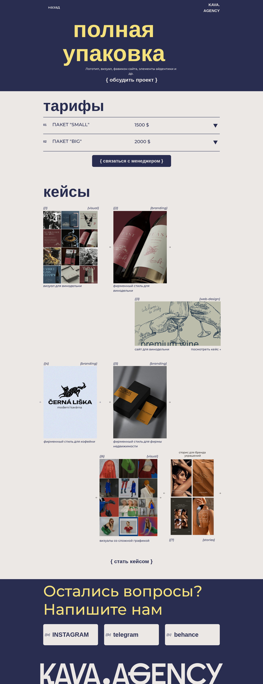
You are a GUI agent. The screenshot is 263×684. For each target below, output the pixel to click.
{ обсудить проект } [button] (131, 80)
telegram (126, 634)
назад (54, 7)
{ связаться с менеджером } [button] (131, 160)
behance (186, 634)
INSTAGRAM (70, 634)
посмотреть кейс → (206, 349)
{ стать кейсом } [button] (131, 561)
